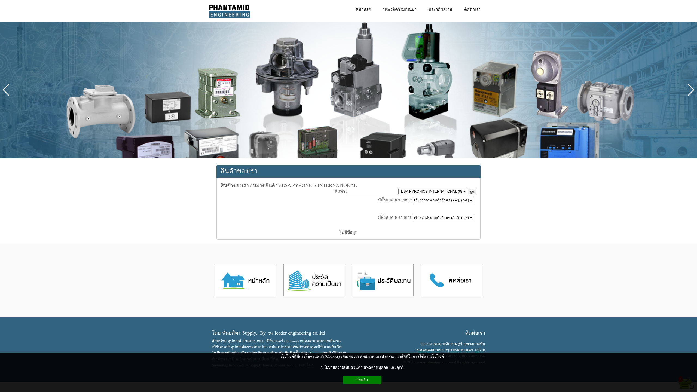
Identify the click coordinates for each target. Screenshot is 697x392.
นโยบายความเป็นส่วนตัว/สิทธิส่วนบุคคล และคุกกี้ (362, 367)
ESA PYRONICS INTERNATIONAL (319, 185)
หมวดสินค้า (265, 185)
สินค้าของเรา (239, 170)
